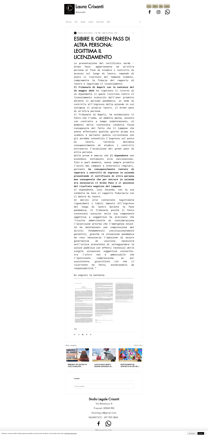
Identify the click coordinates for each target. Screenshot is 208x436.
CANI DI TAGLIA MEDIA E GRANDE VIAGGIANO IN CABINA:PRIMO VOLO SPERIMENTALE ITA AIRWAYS (103, 365)
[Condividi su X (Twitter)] (78, 334)
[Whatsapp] (167, 12)
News (76, 22)
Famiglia (83, 22)
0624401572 (95, 417)
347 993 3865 (111, 417)
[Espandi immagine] (83, 292)
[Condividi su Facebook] (74, 334)
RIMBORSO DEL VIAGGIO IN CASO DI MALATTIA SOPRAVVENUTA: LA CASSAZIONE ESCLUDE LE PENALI (77, 365)
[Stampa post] (90, 334)
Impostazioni (192, 433)
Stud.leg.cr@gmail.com (103, 412)
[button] (140, 21)
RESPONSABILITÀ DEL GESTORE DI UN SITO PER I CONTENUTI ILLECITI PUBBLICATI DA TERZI (130, 365)
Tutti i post (68, 22)
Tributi (108, 22)
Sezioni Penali (100, 22)
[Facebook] (149, 12)
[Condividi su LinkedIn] (82, 334)
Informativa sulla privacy (70, 433)
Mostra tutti (138, 345)
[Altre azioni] (133, 33)
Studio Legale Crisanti (104, 399)
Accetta (201, 433)
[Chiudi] (206, 433)
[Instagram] (158, 12)
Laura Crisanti (90, 6)
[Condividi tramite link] (86, 334)
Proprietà (90, 22)
